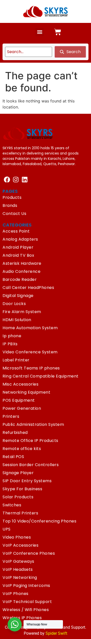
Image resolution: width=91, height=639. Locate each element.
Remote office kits (22, 449)
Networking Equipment (26, 392)
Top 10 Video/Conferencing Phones (39, 521)
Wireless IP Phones (22, 618)
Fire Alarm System (22, 312)
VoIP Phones (16, 593)
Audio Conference (21, 271)
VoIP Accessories (20, 545)
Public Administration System (33, 424)
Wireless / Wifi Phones (26, 610)
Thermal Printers (20, 513)
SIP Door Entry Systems (27, 481)
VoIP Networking (20, 577)
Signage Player (18, 473)
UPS (7, 529)
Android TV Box (18, 255)
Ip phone (12, 336)
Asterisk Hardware (22, 263)
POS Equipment (19, 400)
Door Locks (14, 304)
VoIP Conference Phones (29, 553)
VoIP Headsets (18, 569)
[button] (39, 32)
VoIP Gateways (18, 561)
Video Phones (17, 537)
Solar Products (18, 497)
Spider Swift (56, 633)
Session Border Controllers (31, 465)
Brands (10, 205)
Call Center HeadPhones (28, 287)
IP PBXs (10, 344)
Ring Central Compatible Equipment (41, 376)
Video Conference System (30, 352)
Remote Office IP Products (30, 440)
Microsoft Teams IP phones (31, 368)
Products (12, 197)
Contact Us (14, 213)
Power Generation (22, 408)
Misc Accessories (20, 384)
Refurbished (15, 432)
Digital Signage (18, 295)
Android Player (18, 247)
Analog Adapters (20, 239)
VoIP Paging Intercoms (26, 585)
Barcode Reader (20, 279)
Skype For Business (22, 489)
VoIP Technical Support (27, 602)
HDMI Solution (17, 320)
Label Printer (16, 360)
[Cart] (57, 32)
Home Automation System (30, 328)
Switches (12, 505)
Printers (11, 416)
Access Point (16, 231)
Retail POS (13, 457)
